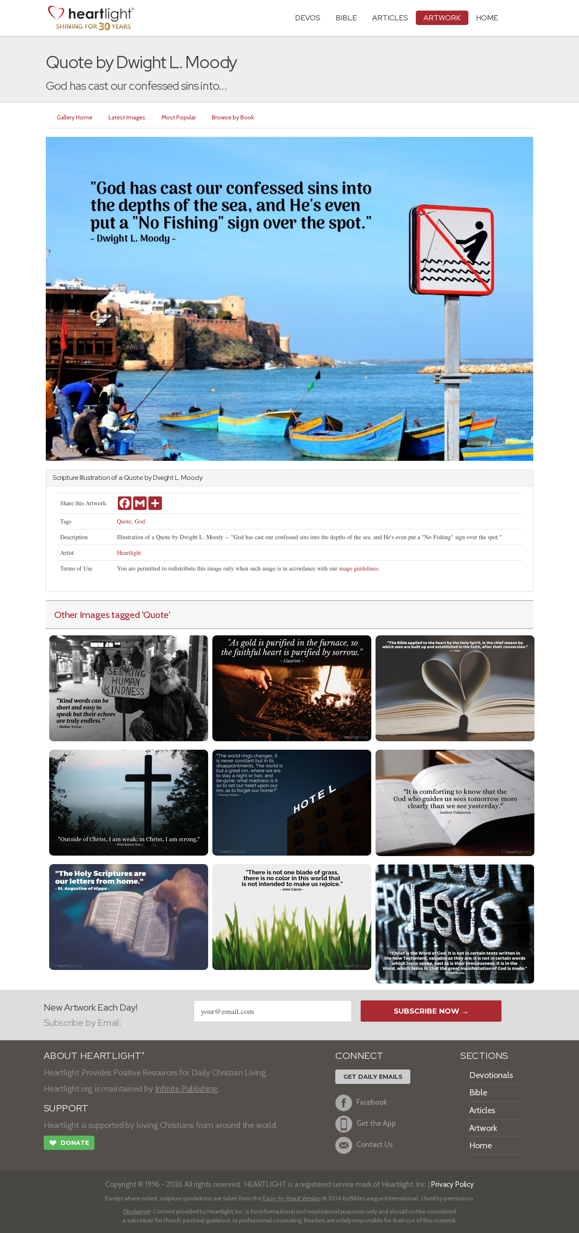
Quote (124, 521)
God (140, 521)
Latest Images (127, 117)
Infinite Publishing (186, 1088)
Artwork (442, 17)
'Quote (155, 615)
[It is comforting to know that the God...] (455, 802)
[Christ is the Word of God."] (455, 923)
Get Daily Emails (373, 1077)
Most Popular (178, 117)
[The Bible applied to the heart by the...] (455, 687)
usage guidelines (358, 568)
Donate (69, 1143)
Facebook (371, 1101)
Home (480, 1145)
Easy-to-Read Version (292, 1198)
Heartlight (129, 553)
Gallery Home (74, 117)
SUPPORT (66, 1108)
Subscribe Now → (431, 1011)
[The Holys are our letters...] (128, 916)
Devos (307, 17)
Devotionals (491, 1075)
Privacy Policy (452, 1184)
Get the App (376, 1123)
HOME (487, 17)
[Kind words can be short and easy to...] (128, 687)
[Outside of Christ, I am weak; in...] (128, 802)
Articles (390, 17)
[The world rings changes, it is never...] (291, 802)
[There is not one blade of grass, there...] (291, 916)
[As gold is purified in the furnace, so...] (291, 687)
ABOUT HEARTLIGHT (94, 1056)
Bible (346, 17)
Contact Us (374, 1144)
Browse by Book (233, 117)
